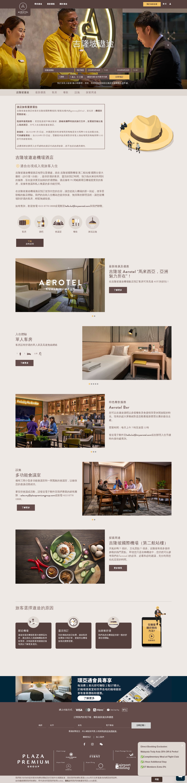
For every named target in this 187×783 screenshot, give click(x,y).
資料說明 (30, 243)
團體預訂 (87, 737)
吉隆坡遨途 (22, 92)
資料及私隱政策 (109, 731)
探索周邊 (91, 92)
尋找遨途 (38, 4)
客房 (54, 92)
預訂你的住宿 (152, 4)
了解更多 (118, 290)
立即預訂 (119, 77)
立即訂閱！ (141, 725)
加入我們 (100, 737)
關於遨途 (63, 4)
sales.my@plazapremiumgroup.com (37, 495)
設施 (77, 92)
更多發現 (118, 568)
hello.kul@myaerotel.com (77, 206)
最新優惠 (51, 4)
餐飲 (65, 92)
